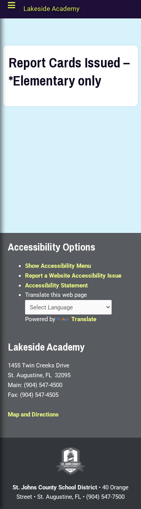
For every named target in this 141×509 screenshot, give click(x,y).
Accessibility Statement (56, 285)
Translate (83, 319)
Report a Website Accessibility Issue (73, 275)
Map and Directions (33, 414)
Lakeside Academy (52, 10)
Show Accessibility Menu (58, 265)
